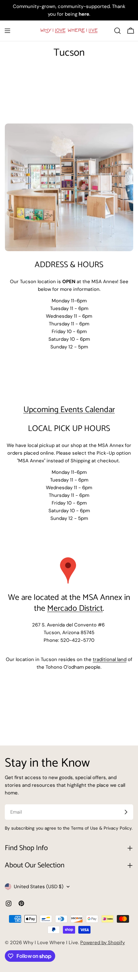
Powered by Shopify (102, 942)
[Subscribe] (126, 812)
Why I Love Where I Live (50, 942)
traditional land (109, 659)
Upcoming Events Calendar (69, 410)
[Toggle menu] (7, 30)
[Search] (117, 30)
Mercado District (75, 608)
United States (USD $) (39, 886)
